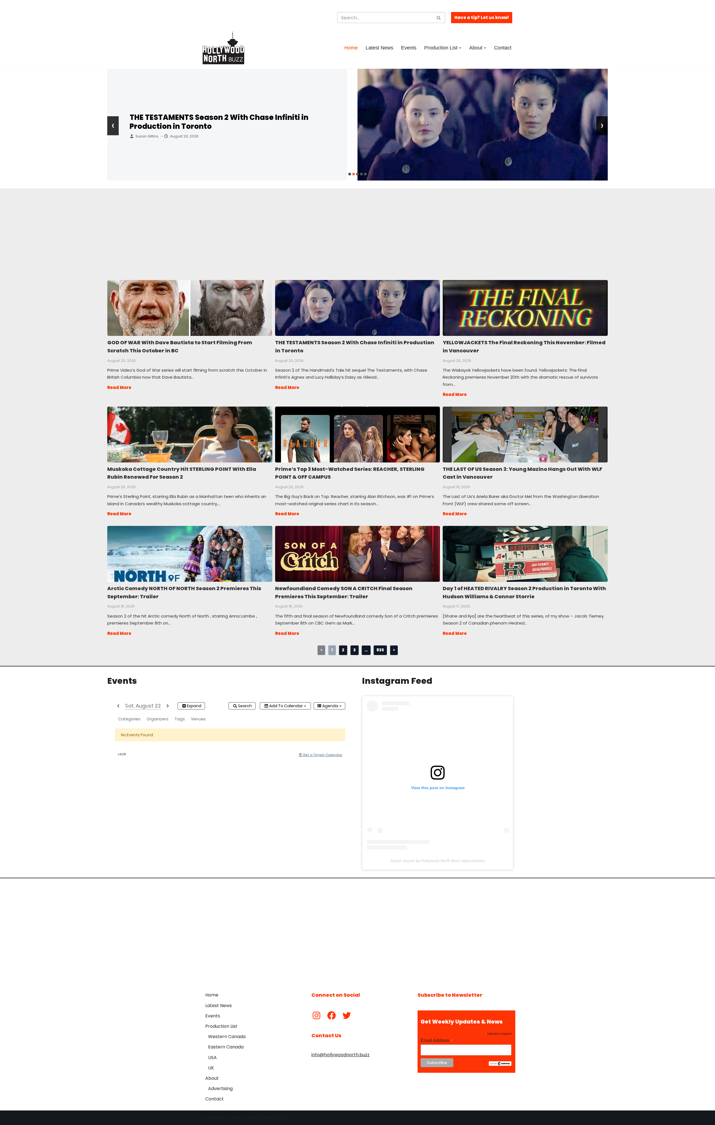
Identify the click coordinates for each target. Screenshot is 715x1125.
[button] (460, 48)
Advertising (220, 1088)
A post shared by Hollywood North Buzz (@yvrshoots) (437, 860)
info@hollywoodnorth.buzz (340, 1055)
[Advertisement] (256, 227)
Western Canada (227, 1036)
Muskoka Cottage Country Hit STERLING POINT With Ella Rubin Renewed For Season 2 (189, 434)
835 (380, 650)
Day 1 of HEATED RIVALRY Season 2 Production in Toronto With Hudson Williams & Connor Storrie (524, 554)
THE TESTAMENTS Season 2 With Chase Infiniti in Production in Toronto (357, 308)
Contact (502, 48)
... (366, 650)
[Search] (439, 17)
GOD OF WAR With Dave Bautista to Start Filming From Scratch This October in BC (189, 308)
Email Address (437, 1040)
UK (211, 1068)
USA (212, 1057)
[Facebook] (331, 1015)
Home (351, 48)
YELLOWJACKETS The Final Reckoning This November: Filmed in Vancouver (230, 121)
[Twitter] (347, 1015)
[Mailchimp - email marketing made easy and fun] (500, 1064)
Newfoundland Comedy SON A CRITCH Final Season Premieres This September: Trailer (357, 554)
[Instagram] (316, 1015)
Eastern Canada (226, 1047)
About (212, 1078)
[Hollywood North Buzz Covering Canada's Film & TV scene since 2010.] (223, 47)
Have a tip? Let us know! (481, 17)
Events (408, 48)
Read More (119, 387)
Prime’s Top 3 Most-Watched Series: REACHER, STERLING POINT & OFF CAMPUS (357, 434)
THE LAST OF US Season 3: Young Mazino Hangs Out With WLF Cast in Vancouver (524, 434)
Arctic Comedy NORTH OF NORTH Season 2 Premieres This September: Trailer (189, 554)
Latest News (379, 48)
